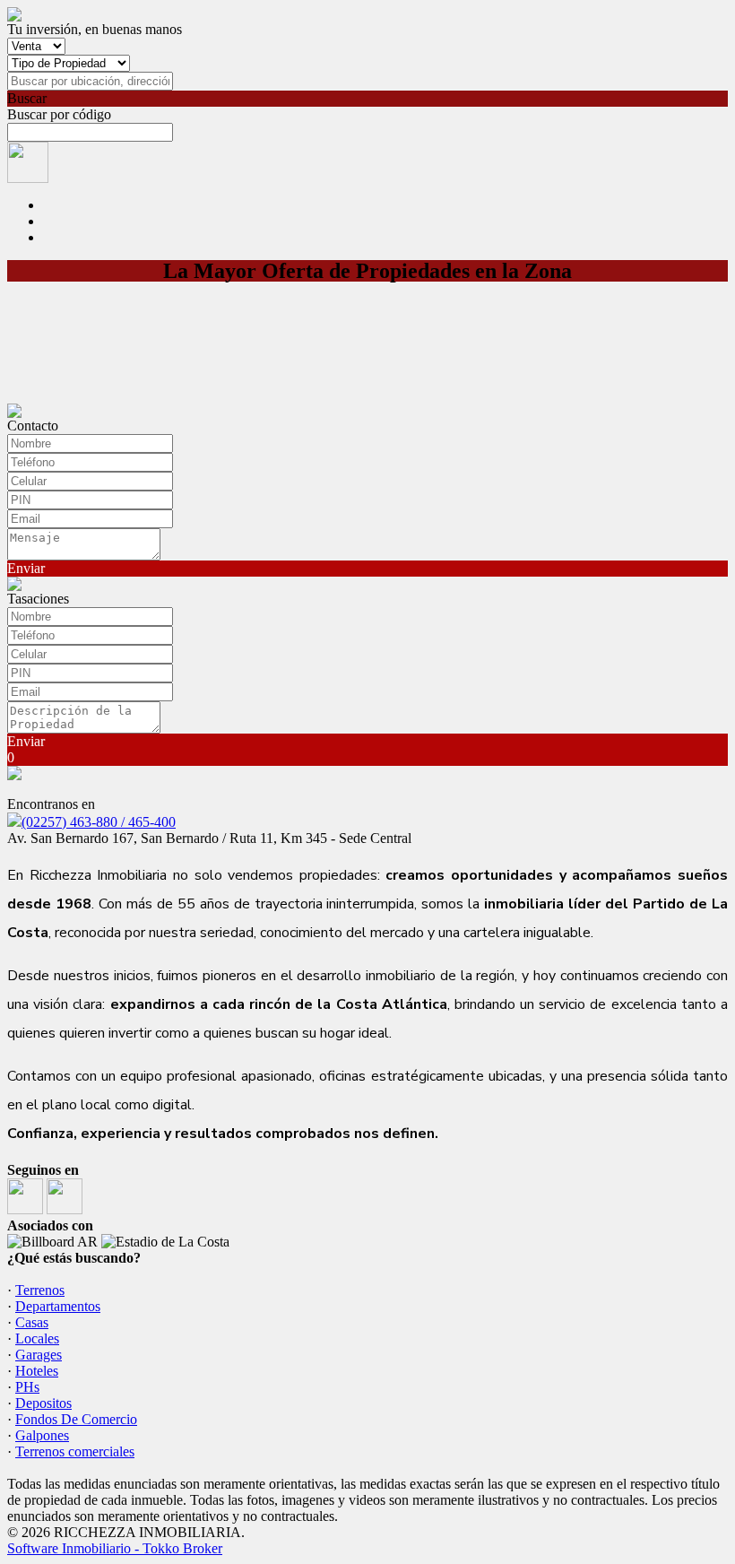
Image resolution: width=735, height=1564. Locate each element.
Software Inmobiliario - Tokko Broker (114, 1548)
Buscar (27, 98)
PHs (27, 1387)
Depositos (43, 1403)
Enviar (26, 568)
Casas (31, 1322)
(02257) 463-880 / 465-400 (99, 822)
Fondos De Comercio (76, 1419)
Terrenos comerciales (74, 1451)
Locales (37, 1338)
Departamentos (57, 1306)
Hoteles (36, 1370)
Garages (38, 1354)
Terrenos (40, 1290)
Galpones (42, 1435)
